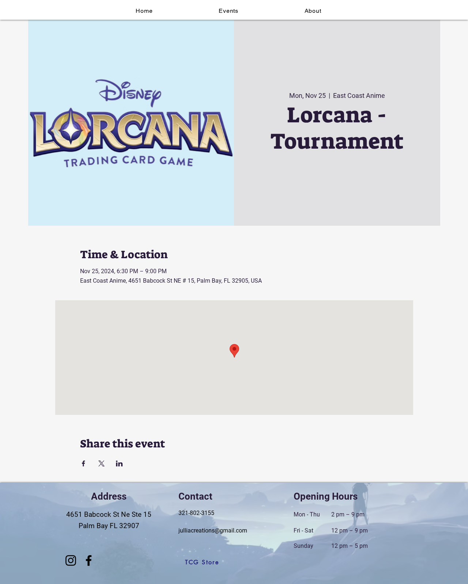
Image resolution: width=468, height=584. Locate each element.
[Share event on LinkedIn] (119, 463)
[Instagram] (71, 560)
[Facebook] (89, 560)
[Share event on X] (101, 463)
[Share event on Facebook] (83, 463)
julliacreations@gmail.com (212, 530)
